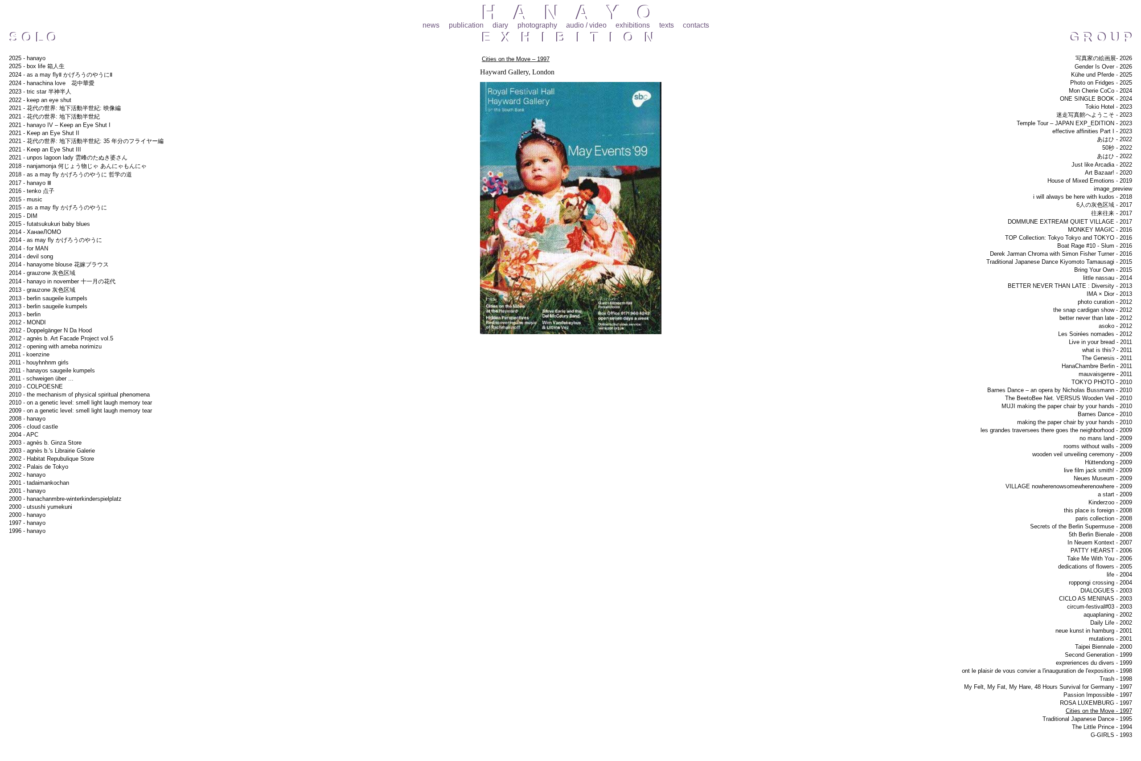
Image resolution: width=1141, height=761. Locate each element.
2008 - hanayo (27, 418)
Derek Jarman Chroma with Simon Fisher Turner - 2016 (1061, 253)
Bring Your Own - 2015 (1103, 269)
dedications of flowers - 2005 (1095, 566)
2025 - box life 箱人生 (37, 66)
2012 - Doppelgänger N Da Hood (50, 330)
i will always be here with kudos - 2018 (1082, 196)
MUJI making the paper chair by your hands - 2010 (1066, 406)
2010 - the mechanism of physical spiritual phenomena (79, 394)
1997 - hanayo (27, 523)
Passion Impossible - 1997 (1097, 694)
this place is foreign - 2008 (1098, 510)
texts (666, 25)
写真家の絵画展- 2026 (1103, 58)
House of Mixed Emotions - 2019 (1089, 180)
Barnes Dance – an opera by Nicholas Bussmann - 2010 (1059, 390)
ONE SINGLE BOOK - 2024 (1096, 98)
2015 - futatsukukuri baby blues (49, 224)
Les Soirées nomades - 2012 (1095, 334)
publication (466, 25)
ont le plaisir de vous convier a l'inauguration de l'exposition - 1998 (1047, 670)
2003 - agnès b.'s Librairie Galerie (52, 450)
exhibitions (633, 25)
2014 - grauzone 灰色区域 (42, 273)
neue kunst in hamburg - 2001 (1093, 630)
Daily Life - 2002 (1111, 622)
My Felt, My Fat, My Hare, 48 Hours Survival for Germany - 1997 (1048, 686)
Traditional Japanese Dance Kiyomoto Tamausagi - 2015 (1059, 261)
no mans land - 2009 (1105, 438)
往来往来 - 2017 (1111, 213)
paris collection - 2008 (1103, 518)
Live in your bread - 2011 (1100, 342)
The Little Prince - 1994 (1102, 727)
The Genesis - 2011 (1107, 358)
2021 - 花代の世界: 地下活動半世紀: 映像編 (65, 108)
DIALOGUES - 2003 (1106, 590)
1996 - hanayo (27, 531)
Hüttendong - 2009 (1108, 462)
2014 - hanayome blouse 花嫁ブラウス (59, 264)
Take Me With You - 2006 (1099, 558)
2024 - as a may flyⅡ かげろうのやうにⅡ (60, 74)
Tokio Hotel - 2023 (1108, 106)
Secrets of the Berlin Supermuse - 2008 (1081, 526)
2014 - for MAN (28, 248)
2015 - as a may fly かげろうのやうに (58, 207)
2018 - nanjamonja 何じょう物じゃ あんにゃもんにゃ (78, 166)
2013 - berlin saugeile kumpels (48, 298)
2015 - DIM (23, 216)
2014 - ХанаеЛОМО (35, 232)
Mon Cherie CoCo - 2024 (1100, 90)
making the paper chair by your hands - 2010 (1074, 422)
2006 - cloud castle (33, 426)
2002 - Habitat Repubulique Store (51, 458)
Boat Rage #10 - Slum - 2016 (1094, 245)
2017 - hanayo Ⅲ (30, 183)
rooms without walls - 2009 (1097, 446)
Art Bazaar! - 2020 (1108, 172)
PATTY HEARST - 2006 (1101, 550)
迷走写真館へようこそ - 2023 (1094, 114)
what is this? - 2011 (1107, 350)
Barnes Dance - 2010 (1105, 414)
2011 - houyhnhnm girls (39, 362)
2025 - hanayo (27, 58)
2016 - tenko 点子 (31, 191)
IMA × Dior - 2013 (1109, 293)
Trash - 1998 (1116, 678)
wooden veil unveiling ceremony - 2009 (1082, 454)
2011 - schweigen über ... (41, 378)
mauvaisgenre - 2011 (1105, 374)
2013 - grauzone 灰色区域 (42, 289)
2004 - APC (23, 434)
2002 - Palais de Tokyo (38, 466)
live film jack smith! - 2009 (1098, 470)
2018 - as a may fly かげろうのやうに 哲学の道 (70, 174)
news (431, 25)
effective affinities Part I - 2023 (1092, 131)
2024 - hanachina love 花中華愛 (51, 83)
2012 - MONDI (27, 322)
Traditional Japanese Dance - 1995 (1087, 719)
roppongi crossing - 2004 (1100, 582)
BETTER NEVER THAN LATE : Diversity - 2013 (1070, 285)
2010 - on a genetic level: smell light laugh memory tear (80, 402)
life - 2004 (1119, 574)
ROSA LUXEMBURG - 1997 (1096, 703)
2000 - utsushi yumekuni (40, 506)
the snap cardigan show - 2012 (1092, 310)
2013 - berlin (25, 314)
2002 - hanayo (27, 474)
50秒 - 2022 (1117, 147)
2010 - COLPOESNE (36, 386)
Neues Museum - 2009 (1103, 478)
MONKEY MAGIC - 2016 (1100, 229)
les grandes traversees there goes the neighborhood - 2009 (1056, 430)
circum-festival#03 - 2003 (1099, 606)
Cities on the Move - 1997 (1099, 711)
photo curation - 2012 (1105, 302)
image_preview (1113, 188)
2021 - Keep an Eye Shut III (45, 149)
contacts (696, 25)
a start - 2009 (1115, 494)
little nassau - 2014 (1107, 277)
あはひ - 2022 (1114, 139)
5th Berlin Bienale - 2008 (1100, 534)
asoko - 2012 (1115, 326)
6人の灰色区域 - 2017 (1104, 204)
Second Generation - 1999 (1098, 654)
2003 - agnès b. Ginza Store (45, 442)
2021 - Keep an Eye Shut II (44, 133)
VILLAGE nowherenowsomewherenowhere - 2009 (1069, 486)
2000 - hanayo (27, 514)
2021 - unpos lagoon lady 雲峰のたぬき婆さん (68, 157)
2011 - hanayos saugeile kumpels (52, 370)
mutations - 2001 (1110, 638)
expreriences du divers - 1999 (1094, 662)
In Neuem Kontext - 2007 (1099, 542)
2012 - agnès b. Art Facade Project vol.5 (61, 338)
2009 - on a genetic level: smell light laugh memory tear (80, 410)
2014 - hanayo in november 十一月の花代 (62, 281)
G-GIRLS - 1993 (1111, 735)
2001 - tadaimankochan (39, 482)
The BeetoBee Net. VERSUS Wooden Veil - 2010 (1068, 398)
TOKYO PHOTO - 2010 (1101, 382)
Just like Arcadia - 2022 (1101, 164)
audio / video (586, 25)
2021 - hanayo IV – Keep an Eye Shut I (60, 125)
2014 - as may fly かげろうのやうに (55, 240)
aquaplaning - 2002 (1108, 614)
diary (500, 25)
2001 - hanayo (27, 490)
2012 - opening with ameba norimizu (55, 346)
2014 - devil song (31, 256)
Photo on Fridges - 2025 (1101, 82)
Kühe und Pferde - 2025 (1101, 74)
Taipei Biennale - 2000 (1103, 646)
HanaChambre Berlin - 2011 (1097, 366)
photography (537, 25)
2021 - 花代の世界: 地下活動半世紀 (54, 116)
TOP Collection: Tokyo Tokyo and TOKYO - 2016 (1068, 237)
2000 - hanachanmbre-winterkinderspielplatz (65, 498)
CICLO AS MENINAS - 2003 (1095, 598)
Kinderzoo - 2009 (1110, 502)
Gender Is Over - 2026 (1103, 66)
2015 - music (25, 199)
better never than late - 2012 (1095, 318)
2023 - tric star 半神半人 (40, 91)
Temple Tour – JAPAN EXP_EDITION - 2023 (1074, 123)
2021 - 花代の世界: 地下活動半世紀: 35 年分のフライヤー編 (86, 141)
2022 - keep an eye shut (40, 100)
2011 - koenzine (29, 354)
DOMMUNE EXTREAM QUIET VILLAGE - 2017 (1070, 221)
